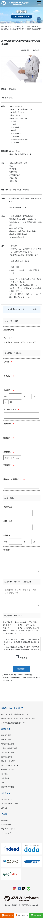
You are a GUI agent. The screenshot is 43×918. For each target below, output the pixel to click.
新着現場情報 (7, 915)
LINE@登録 (37, 915)
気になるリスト (21, 915)
